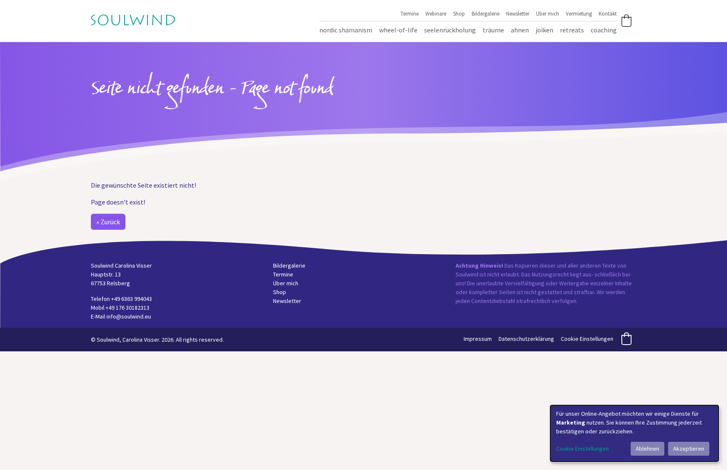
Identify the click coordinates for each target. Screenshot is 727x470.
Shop (459, 13)
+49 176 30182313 (127, 307)
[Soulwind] (133, 19)
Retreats (572, 30)
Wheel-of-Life (398, 30)
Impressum (478, 339)
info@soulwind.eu (128, 316)
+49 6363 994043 (131, 299)
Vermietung (579, 13)
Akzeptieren (688, 448)
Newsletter (517, 13)
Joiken (544, 30)
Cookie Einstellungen (587, 339)
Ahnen (520, 30)
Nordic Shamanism (345, 30)
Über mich (547, 13)
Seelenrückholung (450, 30)
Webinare (435, 13)
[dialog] (634, 433)
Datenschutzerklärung (526, 339)
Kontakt (608, 13)
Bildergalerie (485, 13)
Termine (410, 13)
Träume (493, 30)
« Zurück (108, 222)
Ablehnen (647, 448)
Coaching (604, 30)
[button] (626, 20)
